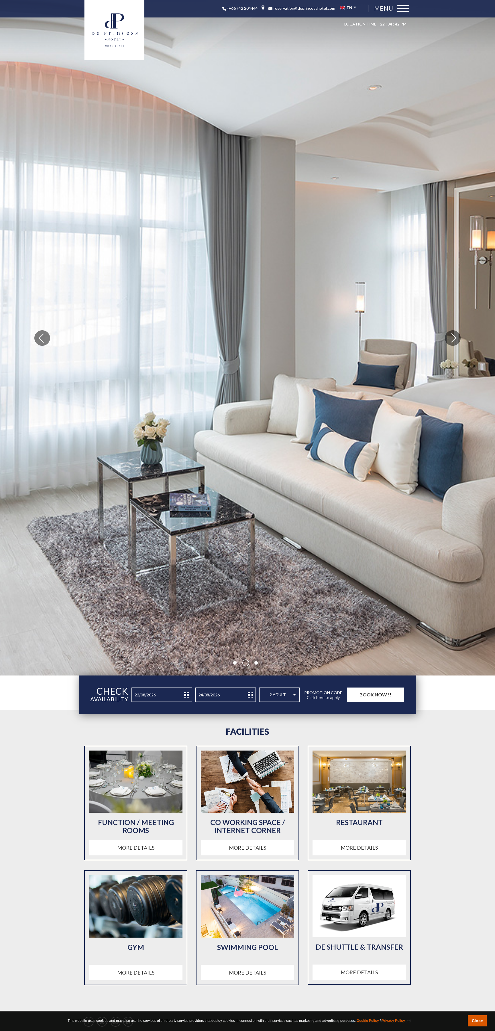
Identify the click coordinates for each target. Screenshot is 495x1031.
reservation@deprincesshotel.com (304, 8)
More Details (135, 848)
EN (349, 7)
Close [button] (477, 1020)
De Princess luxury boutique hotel (114, 30)
